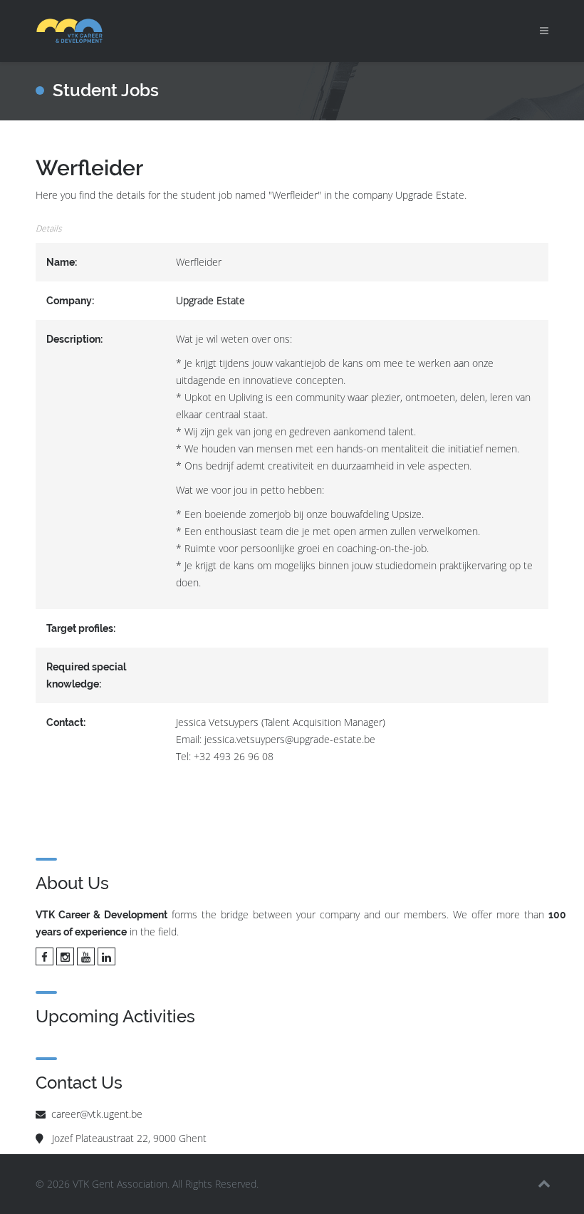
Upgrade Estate (210, 300)
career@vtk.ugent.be (96, 1114)
